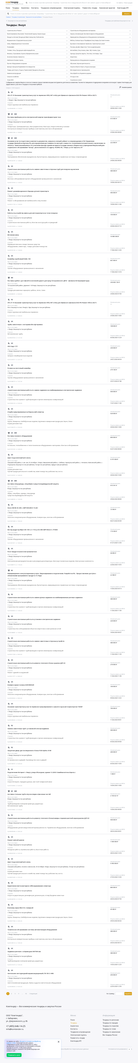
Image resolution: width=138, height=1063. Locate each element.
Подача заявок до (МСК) (117, 106)
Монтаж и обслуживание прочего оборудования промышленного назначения (34, 179)
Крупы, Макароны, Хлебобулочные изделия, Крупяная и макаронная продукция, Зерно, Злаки (40, 421)
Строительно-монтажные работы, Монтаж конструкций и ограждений (32, 222)
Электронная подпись (72, 8)
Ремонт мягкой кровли (16, 840)
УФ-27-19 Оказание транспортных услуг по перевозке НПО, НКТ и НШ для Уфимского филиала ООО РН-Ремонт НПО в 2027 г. (52, 95)
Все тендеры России (110, 1035)
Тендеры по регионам (111, 1020)
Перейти (128, 994)
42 (26, 993)
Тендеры (15, 8)
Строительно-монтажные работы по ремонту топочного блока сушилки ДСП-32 (36, 663)
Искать (126, 14)
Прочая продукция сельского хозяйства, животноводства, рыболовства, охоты (35, 471)
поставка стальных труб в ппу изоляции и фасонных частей (29, 794)
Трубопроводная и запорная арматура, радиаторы (25, 804)
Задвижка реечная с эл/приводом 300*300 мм (24, 951)
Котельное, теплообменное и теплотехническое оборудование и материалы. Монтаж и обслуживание (43, 445)
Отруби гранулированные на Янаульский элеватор (26, 412)
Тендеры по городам (110, 1023)
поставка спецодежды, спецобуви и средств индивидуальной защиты (33, 484)
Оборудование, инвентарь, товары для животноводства (27, 246)
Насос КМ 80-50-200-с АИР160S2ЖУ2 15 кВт (23, 508)
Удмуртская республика (59, 465)
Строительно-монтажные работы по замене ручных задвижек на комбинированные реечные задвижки (45, 597)
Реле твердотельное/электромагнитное (22, 552)
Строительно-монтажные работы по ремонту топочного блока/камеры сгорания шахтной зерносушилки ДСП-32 (48, 818)
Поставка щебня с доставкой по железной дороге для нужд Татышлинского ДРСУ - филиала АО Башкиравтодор (48, 281)
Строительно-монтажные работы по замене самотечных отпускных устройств (36, 641)
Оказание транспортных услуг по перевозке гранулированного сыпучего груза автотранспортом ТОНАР (45, 707)
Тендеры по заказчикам (111, 1032)
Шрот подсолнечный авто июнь (19, 862)
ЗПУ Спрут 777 (13, 346)
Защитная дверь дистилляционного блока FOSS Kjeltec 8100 (29, 750)
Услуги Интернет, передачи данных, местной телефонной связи (30, 782)
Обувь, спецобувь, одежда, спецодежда (21, 493)
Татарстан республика (43, 465)
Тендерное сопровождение (51, 8)
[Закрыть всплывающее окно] (59, 1042)
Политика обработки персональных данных (72, 1049)
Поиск (8, 8)
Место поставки (12, 98)
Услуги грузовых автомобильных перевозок (23, 105)
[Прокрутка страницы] (129, 1049)
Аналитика (25, 8)
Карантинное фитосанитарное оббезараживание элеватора (29, 886)
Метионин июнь (13, 235)
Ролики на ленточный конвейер (19, 368)
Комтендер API (123, 8)
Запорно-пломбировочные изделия (20, 356)
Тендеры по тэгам (109, 1029)
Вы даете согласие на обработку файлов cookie (24, 1042)
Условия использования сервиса (120, 1049)
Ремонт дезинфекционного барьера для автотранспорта (28, 191)
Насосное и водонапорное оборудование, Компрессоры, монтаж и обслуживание (36, 517)
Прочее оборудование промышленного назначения (25, 268)
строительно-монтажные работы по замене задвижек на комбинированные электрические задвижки (45, 390)
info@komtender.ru (15, 1029)
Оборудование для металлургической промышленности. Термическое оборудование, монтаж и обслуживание (46, 828)
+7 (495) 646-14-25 (15, 1026)
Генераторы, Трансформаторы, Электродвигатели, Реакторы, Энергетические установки (38, 126)
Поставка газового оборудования (20, 436)
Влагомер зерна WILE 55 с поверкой (20, 908)
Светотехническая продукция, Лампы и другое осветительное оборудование (34, 983)
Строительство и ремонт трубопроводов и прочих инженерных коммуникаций (35, 399)
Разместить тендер (89, 8)
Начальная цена (115, 95)
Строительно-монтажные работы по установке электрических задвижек (34, 619)
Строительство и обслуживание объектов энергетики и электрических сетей (34, 629)
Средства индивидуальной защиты (20, 495)
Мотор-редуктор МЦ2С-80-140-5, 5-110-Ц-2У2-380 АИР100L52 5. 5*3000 (33, 530)
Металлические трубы (15, 334)
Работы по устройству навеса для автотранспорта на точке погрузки (33, 213)
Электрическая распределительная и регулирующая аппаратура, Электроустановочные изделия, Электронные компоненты (51, 561)
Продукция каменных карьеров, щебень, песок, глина (26, 290)
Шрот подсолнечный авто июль (19, 458)
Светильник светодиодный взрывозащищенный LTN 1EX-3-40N (30, 973)
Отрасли (10, 103)
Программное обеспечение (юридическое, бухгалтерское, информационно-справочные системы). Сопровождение (47, 157)
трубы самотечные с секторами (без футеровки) (25, 324)
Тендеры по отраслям (111, 1026)
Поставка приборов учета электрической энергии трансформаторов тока (34, 117)
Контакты (35, 8)
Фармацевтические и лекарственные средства (24, 244)
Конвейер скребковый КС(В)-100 (19, 259)
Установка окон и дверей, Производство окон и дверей (27, 760)
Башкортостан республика (26, 100)
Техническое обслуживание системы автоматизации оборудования (32, 930)
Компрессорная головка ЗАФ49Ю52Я (21, 685)
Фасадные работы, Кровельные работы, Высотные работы (28, 849)
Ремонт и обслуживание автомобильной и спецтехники (27, 201)
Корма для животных (15, 423)
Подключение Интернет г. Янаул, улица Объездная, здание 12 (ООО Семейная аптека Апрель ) (41, 772)
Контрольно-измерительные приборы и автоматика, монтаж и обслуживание (35, 129)
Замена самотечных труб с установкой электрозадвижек (28, 729)
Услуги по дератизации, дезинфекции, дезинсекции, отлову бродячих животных (36, 895)
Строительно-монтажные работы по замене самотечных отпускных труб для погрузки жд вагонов (43, 169)
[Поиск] (27, 3)
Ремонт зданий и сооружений (18, 672)
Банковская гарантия (107, 8)
